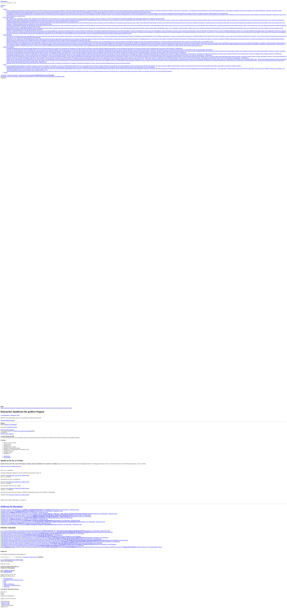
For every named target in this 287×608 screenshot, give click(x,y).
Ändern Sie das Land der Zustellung (22, 431)
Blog (5, 581)
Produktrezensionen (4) (16, 466)
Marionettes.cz (4, 1)
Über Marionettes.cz (8, 578)
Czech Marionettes (86, 515)
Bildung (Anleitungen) (9, 584)
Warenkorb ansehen (12, 427)
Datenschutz (6, 586)
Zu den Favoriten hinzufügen (7, 429)
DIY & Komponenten (9, 17)
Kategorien (3, 75)
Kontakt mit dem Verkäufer (7, 433)
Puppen (5, 9)
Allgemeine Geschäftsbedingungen (12, 585)
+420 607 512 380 (8, 570)
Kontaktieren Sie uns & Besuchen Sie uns (13, 580)
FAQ (5, 582)
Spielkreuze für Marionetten (25, 75)
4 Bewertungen (7, 457)
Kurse (5, 64)
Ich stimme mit (26, 557)
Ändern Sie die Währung (11, 424)
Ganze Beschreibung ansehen (8, 420)
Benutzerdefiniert (8, 34)
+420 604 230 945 (7, 572)
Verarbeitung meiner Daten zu (30, 557)
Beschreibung (7, 456)
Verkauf (5, 72)
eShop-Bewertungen (6, 466)
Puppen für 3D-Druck (9, 47)
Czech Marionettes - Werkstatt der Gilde (10, 415)
